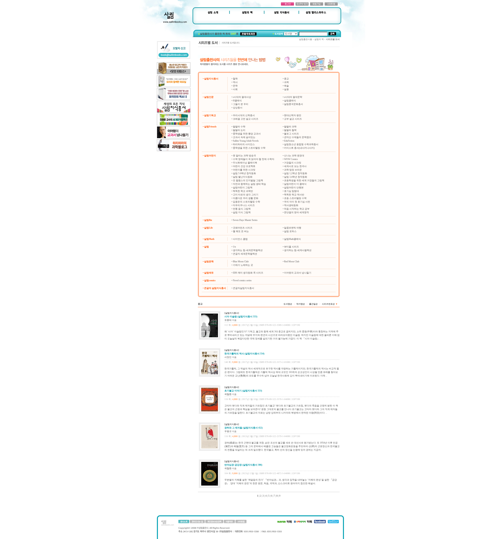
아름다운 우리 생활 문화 (245, 198)
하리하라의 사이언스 (244, 144)
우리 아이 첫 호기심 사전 (297, 201)
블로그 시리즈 (291, 133)
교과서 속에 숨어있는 (244, 137)
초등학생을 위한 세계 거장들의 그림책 (304, 180)
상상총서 (237, 107)
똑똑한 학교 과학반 (243, 191)
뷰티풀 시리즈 (291, 246)
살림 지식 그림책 (242, 212)
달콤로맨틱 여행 (292, 227)
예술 (286, 85)
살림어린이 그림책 (242, 187)
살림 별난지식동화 (242, 177)
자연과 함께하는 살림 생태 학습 (249, 184)
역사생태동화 (291, 205)
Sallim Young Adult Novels (246, 140)
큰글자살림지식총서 (243, 288)
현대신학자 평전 (292, 115)
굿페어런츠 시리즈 (242, 227)
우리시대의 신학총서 (244, 115)
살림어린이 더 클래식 (295, 184)
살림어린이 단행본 (294, 187)
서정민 (228, 357)
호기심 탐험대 (291, 191)
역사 (235, 82)
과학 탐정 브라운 (293, 169)
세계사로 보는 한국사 (295, 166)
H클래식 (237, 100)
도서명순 (288, 304)
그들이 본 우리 (240, 104)
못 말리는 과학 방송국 (244, 155)
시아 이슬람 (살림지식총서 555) (240, 316)
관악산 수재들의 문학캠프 (297, 137)
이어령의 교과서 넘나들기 (297, 272)
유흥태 (228, 320)
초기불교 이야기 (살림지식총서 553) (243, 390)
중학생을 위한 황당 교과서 (247, 133)
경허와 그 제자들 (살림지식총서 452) (243, 427)
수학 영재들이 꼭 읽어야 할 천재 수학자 (253, 159)
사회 (235, 89)
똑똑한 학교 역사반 (294, 194)
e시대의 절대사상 (242, 97)
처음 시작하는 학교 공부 (296, 208)
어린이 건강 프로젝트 (244, 166)
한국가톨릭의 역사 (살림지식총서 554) (244, 353)
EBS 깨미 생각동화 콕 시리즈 (248, 272)
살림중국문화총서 (293, 104)
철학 (235, 78)
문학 (235, 85)
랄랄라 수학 (239, 126)
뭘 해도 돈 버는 (241, 231)
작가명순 (300, 304)
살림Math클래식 (292, 239)
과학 (286, 82)
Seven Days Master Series (245, 220)
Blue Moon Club (241, 261)
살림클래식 (290, 100)
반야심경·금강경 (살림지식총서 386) (243, 464)
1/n (234, 246)
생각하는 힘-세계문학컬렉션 (248, 250)
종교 (286, 78)
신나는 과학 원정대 (294, 155)
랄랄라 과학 (290, 126)
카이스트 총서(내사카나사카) (299, 148)
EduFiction (289, 140)
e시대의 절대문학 (293, 97)
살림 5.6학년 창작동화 (244, 173)
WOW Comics (291, 159)
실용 (286, 89)
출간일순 (313, 304)
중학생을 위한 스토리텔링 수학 (249, 148)
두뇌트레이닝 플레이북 (245, 162)
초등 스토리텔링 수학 (295, 198)
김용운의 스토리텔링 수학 (246, 201)
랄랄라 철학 (290, 130)
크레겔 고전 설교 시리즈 (245, 119)
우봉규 (228, 431)
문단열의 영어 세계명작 (296, 212)
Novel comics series (242, 280)
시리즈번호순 (330, 304)
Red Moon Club (291, 261)
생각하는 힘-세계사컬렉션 (297, 250)
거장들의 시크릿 (292, 162)
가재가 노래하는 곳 (243, 265)
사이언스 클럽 (240, 239)
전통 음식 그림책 (242, 208)
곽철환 (228, 394)
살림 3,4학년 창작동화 (295, 177)
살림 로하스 (290, 231)
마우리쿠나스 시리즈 (244, 205)
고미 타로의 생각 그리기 (245, 194)
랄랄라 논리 (239, 130)
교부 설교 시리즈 (293, 119)
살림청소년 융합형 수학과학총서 (301, 144)
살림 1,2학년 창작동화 (295, 173)
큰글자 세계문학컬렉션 (245, 253)
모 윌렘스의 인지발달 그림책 (248, 180)
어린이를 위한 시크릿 (244, 169)
